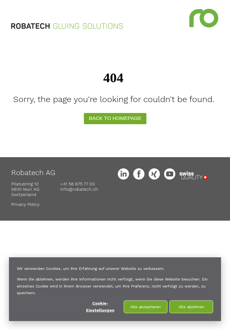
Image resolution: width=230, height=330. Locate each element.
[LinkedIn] (125, 177)
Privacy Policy (25, 204)
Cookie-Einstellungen (100, 306)
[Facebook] (140, 177)
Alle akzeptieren (145, 307)
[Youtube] (171, 177)
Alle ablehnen (191, 307)
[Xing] (156, 177)
